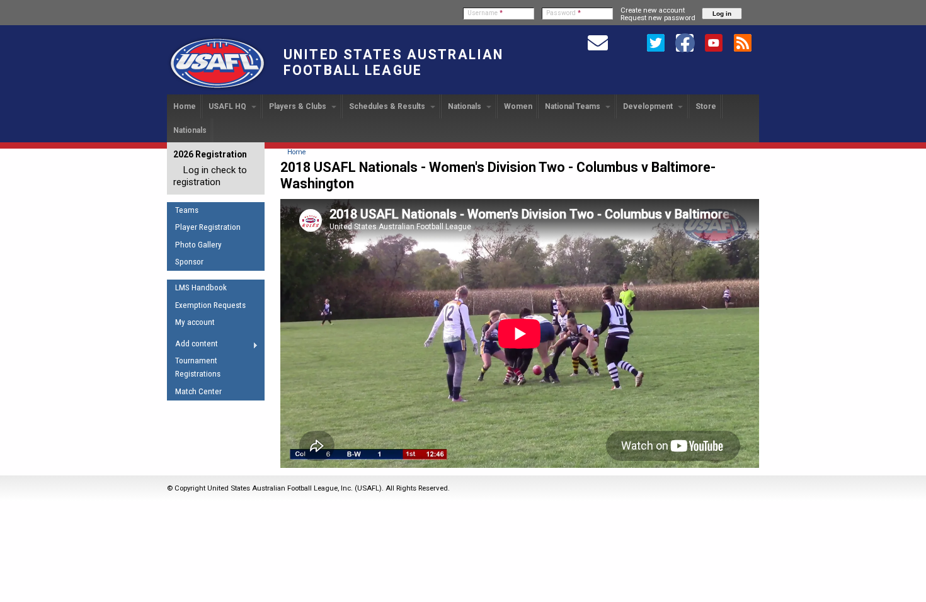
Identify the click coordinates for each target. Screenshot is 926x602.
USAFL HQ (228, 106)
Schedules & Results (388, 106)
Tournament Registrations (197, 367)
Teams (186, 210)
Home (184, 106)
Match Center (198, 391)
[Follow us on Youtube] (713, 42)
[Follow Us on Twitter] (655, 42)
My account (195, 322)
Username (485, 12)
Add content (192, 346)
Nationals (465, 106)
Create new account (652, 10)
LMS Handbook (201, 287)
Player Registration (208, 227)
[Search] (626, 42)
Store (705, 106)
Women (518, 106)
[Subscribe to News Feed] (742, 42)
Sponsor (189, 261)
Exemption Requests (210, 305)
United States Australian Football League (393, 62)
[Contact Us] (597, 42)
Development (649, 106)
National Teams (573, 106)
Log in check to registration (210, 176)
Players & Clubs (298, 106)
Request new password (657, 17)
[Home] (217, 88)
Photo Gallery (198, 244)
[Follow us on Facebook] (684, 42)
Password (563, 12)
